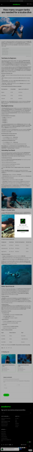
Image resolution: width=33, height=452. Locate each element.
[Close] (30, 215)
